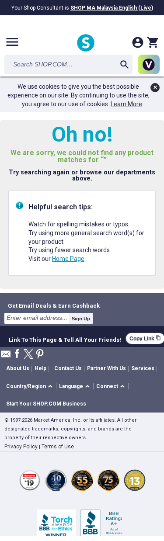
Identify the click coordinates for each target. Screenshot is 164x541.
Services (142, 368)
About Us (17, 368)
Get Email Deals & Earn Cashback (54, 305)
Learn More (126, 104)
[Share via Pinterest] (40, 354)
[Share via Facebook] (17, 354)
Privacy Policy (21, 447)
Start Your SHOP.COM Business (46, 404)
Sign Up (81, 318)
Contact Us (68, 368)
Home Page (68, 258)
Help (40, 368)
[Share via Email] (5, 356)
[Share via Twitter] (28, 354)
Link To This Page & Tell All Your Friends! (65, 338)
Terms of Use (58, 447)
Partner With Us (106, 368)
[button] (30, 386)
